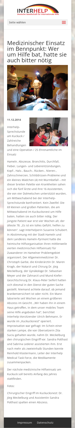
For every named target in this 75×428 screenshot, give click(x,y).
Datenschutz (45, 422)
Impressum (24, 422)
